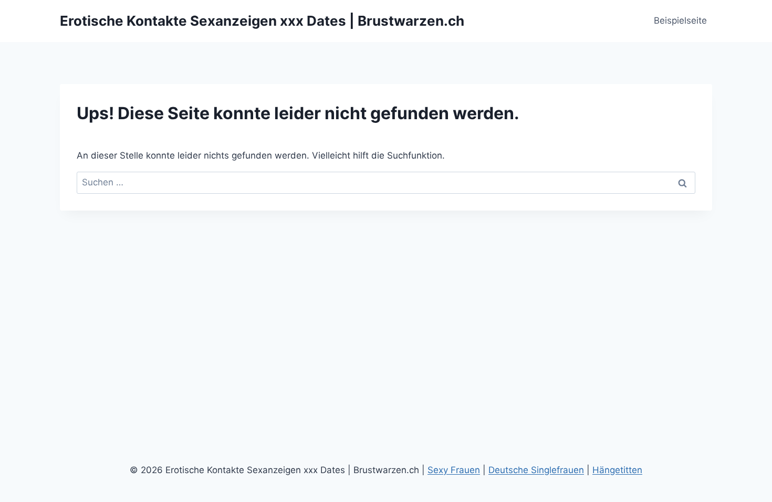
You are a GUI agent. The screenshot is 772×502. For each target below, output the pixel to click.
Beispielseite (680, 20)
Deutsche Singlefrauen (536, 470)
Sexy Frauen (453, 470)
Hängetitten (617, 470)
